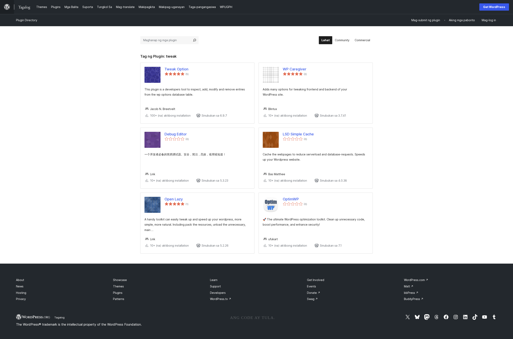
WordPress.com (416, 280)
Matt (408, 286)
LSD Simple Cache (298, 134)
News (19, 286)
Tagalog (59, 317)
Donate (313, 292)
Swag (312, 299)
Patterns (118, 299)
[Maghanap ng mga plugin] (195, 40)
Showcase (120, 280)
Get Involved (315, 280)
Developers (218, 292)
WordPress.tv (220, 299)
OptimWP (291, 199)
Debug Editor (176, 134)
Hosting (21, 292)
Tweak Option (176, 69)
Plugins (117, 292)
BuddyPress (413, 299)
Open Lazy (174, 199)
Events (311, 286)
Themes (118, 286)
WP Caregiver (294, 69)
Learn (213, 280)
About (20, 280)
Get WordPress (494, 7)
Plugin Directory (26, 20)
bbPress (411, 292)
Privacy (21, 299)
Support (215, 286)
